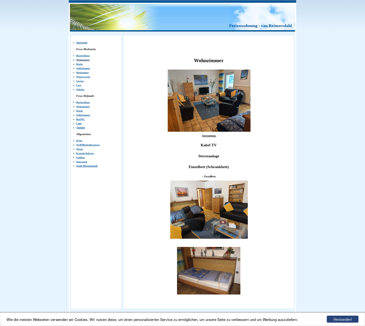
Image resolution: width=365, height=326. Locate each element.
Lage (79, 123)
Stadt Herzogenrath (87, 165)
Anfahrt (80, 127)
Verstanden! (342, 319)
